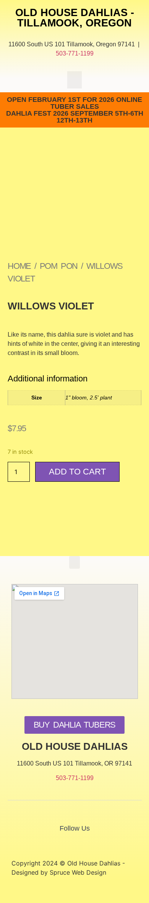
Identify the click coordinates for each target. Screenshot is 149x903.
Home (19, 266)
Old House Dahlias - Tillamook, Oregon (74, 18)
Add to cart (77, 471)
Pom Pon (59, 266)
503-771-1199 (75, 53)
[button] (74, 79)
